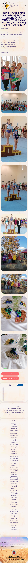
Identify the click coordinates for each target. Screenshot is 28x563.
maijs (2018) (14, 527)
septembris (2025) (14, 439)
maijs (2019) (14, 517)
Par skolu (4, 540)
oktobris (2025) (14, 437)
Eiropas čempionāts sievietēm (14, 408)
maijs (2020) (14, 499)
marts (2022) (14, 476)
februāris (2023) (14, 467)
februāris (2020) (14, 504)
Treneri (3, 542)
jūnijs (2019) (14, 515)
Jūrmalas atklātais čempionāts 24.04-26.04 (14, 410)
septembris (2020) (14, 494)
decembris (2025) (14, 433)
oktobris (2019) (14, 509)
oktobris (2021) (14, 483)
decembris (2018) (14, 522)
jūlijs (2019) (14, 513)
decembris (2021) (14, 479)
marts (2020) (14, 502)
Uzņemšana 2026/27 (14, 407)
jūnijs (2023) (14, 463)
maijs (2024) (14, 451)
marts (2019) (14, 518)
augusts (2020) (14, 495)
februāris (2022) (14, 478)
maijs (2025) (14, 442)
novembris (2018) (14, 524)
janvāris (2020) (14, 506)
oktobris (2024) (14, 446)
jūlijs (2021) (14, 485)
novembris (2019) (14, 508)
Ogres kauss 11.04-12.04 (14, 414)
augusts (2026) (14, 423)
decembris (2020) (14, 490)
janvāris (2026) (14, 432)
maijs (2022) (14, 472)
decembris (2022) (14, 469)
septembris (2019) (14, 511)
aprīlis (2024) (14, 453)
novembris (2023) (14, 460)
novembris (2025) (14, 435)
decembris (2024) (14, 444)
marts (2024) (14, 455)
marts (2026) (14, 428)
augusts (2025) (14, 440)
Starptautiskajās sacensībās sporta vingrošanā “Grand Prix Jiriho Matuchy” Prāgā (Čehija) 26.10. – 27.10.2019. (11, 378)
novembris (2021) (14, 481)
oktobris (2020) (14, 492)
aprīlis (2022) (14, 474)
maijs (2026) (14, 425)
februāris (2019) (14, 520)
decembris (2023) (14, 458)
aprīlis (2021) (14, 486)
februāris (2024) (14, 456)
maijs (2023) (14, 465)
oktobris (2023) (14, 462)
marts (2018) (14, 531)
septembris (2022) (14, 471)
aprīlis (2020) (14, 501)
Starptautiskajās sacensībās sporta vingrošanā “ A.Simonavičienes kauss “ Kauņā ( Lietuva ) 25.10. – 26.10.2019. (12, 373)
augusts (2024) (14, 448)
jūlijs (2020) (14, 497)
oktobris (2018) (14, 525)
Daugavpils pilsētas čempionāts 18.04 (14, 412)
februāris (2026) (14, 430)
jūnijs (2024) (14, 449)
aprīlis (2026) (14, 426)
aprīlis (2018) (14, 529)
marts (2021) (14, 488)
